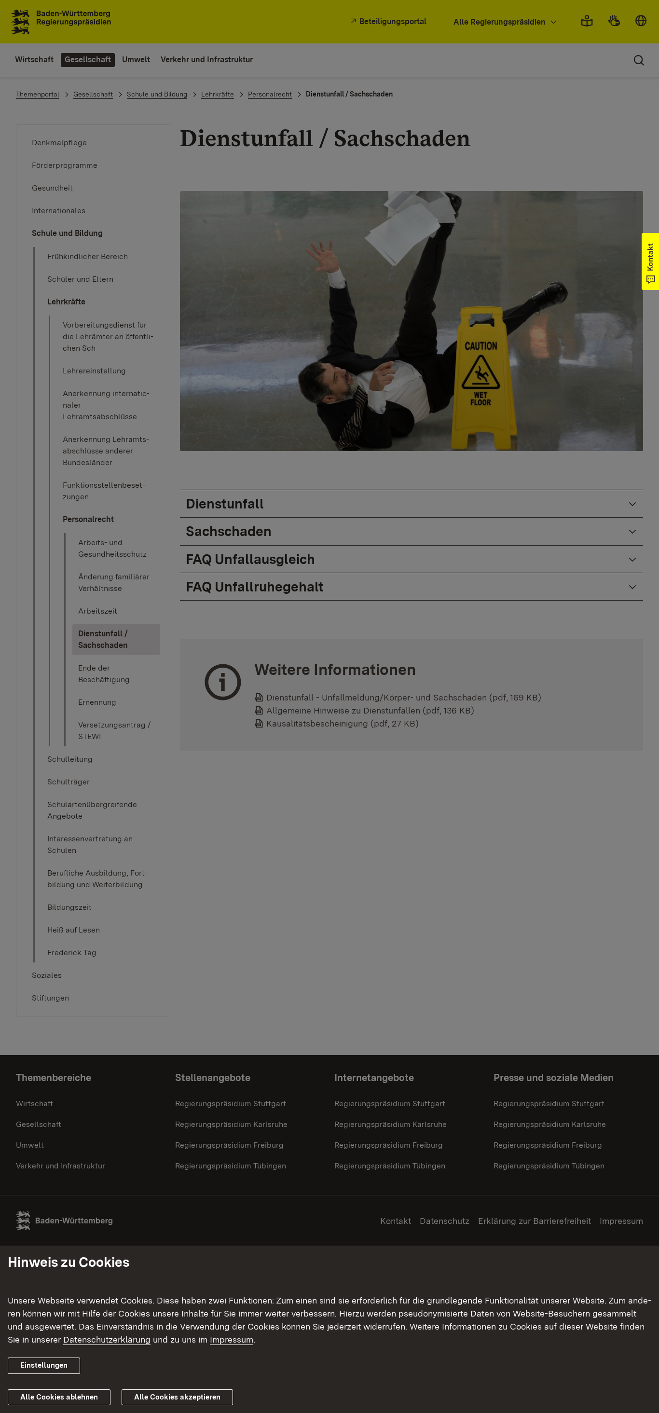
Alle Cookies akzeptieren (177, 1397)
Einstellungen (44, 1365)
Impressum (231, 1339)
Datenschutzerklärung (107, 1339)
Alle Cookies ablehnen (59, 1397)
